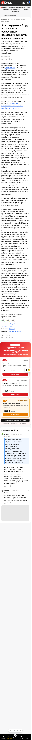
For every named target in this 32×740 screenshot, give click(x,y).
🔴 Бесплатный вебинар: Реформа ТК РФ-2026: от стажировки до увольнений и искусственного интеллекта (15, 9)
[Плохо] (13, 320)
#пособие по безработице (9, 324)
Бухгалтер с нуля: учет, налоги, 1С (13, 363)
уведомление (10, 68)
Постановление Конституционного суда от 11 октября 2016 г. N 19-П (12, 106)
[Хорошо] (3, 320)
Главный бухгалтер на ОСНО (11, 383)
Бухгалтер (7, 436)
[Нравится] (6, 59)
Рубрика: (4, 332)
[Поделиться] (12, 59)
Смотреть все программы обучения (15, 420)
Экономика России (19, 19)
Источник (4, 329)
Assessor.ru (7, 490)
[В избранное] (9, 59)
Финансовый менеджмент (12, 403)
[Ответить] (10, 486)
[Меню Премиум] (14, 2)
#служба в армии (7, 326)
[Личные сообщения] (23, 2)
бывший (6, 492)
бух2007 (6, 434)
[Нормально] (8, 320)
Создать (15, 737)
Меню (21, 738)
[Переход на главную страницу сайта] (6, 2)
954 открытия (5, 335)
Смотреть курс (15, 374)
